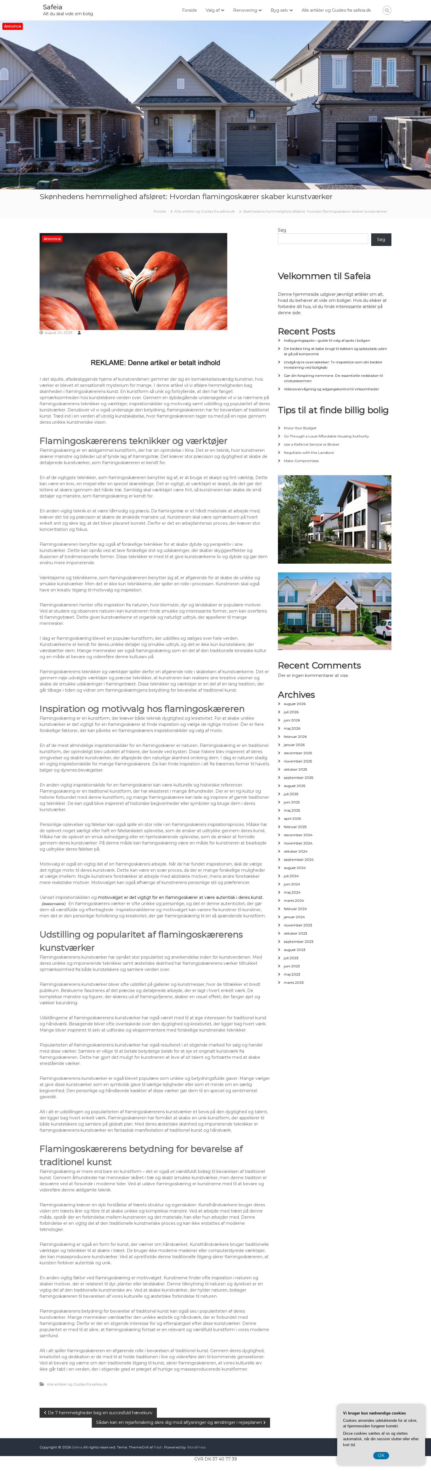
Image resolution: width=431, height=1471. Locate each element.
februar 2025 (295, 827)
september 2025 (298, 777)
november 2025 (298, 761)
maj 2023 (292, 974)
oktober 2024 (296, 851)
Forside (189, 10)
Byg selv (279, 10)
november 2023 (298, 925)
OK (381, 1455)
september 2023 (298, 941)
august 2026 (295, 704)
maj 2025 (292, 810)
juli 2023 (291, 958)
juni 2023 (292, 966)
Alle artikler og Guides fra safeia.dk (336, 10)
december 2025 (298, 753)
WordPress (196, 1447)
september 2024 (299, 859)
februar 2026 (295, 736)
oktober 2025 (295, 769)
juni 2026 (292, 720)
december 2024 (298, 835)
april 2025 (292, 818)
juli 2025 (291, 794)
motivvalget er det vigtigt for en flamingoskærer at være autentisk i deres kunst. (180, 897)
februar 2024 (295, 908)
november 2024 (298, 843)
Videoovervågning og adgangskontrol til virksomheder (331, 389)
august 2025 (294, 786)
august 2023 (295, 949)
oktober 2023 (295, 933)
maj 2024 (292, 892)
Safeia (52, 7)
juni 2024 (292, 884)
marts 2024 (294, 900)
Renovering (245, 10)
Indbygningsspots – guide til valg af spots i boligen (327, 340)
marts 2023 (294, 982)
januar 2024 (294, 917)
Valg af (213, 10)
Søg (282, 230)
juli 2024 (291, 876)
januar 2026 (294, 745)
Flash (158, 1447)
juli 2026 (291, 712)
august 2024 (295, 868)
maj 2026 (292, 728)
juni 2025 (292, 802)
